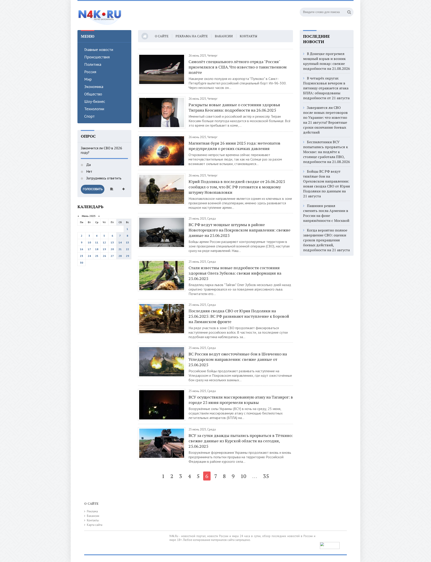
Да (88, 164)
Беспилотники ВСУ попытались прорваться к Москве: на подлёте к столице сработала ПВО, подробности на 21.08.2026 (326, 151)
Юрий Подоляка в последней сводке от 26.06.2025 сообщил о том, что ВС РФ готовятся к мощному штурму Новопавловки (237, 187)
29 (127, 256)
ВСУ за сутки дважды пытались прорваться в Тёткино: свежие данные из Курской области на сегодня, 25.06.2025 (241, 441)
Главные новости (98, 49)
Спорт (89, 116)
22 (127, 249)
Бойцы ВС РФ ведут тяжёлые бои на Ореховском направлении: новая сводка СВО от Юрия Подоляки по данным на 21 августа (326, 183)
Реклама (92, 511)
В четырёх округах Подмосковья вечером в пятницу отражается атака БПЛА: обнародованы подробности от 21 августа (326, 88)
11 (96, 242)
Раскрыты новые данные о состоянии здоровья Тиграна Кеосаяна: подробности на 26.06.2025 (234, 107)
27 (112, 256)
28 (120, 256)
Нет (88, 171)
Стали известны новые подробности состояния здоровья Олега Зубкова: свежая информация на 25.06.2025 (235, 273)
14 (120, 242)
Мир (88, 79)
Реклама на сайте (192, 36)
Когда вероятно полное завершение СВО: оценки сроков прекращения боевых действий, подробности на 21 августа (326, 240)
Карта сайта (94, 525)
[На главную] (99, 15)
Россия (90, 71)
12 (104, 242)
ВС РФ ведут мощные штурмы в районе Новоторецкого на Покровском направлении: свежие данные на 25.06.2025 (239, 230)
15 (127, 242)
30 (81, 262)
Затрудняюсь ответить (103, 178)
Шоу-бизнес (94, 101)
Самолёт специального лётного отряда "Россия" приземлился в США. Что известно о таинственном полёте (238, 67)
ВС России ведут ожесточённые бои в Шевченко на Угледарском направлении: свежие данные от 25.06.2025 (238, 359)
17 (89, 249)
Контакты (248, 36)
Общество (93, 94)
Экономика (93, 86)
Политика (92, 64)
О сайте (162, 36)
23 (81, 256)
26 (104, 256)
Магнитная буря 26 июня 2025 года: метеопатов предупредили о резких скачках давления (234, 145)
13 (112, 242)
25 (96, 256)
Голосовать (93, 189)
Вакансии (224, 36)
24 (89, 256)
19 (104, 249)
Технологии (94, 108)
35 (266, 476)
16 (81, 249)
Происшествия (97, 57)
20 (112, 249)
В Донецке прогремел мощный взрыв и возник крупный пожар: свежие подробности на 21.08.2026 (326, 61)
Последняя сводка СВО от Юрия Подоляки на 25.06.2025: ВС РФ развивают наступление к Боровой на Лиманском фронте (239, 316)
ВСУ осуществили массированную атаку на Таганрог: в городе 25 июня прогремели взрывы (241, 399)
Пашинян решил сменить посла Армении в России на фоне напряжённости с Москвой (326, 213)
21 (120, 249)
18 (96, 249)
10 (89, 242)
